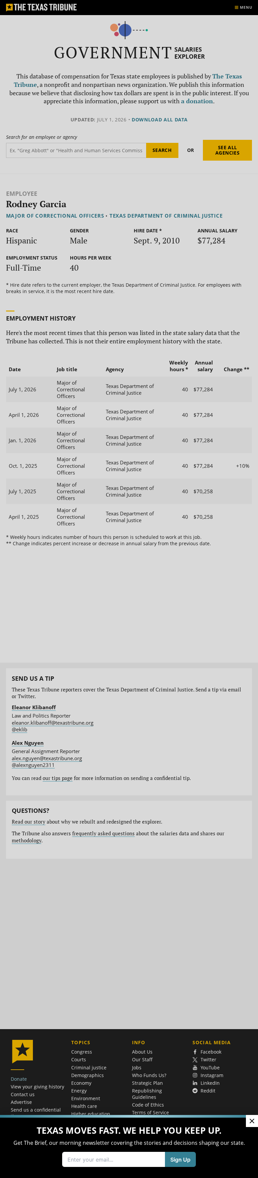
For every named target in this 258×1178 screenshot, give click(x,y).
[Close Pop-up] (252, 1121)
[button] (129, 589)
